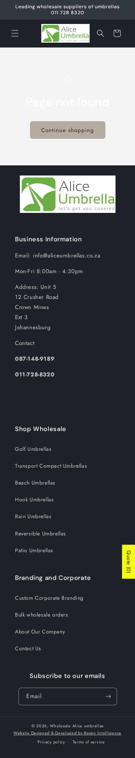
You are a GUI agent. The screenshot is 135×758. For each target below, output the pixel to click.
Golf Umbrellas (33, 449)
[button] (15, 33)
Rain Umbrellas (33, 516)
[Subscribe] (108, 696)
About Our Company (40, 631)
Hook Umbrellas (34, 499)
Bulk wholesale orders (41, 614)
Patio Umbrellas (34, 550)
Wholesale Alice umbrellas (77, 726)
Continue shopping (67, 130)
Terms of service (89, 742)
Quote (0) (128, 561)
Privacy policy (51, 742)
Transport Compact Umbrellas (51, 466)
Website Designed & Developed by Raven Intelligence (68, 733)
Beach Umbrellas (35, 482)
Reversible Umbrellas (40, 533)
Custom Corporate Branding (49, 598)
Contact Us (28, 648)
